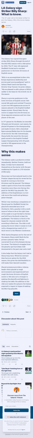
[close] (27, 387)
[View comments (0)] (10, 31)
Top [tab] (3, 346)
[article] (16, 357)
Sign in (29, 2)
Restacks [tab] (13, 324)
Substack (7, 434)
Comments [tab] (5, 324)
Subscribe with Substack (18, 417)
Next (27, 312)
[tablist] (9, 324)
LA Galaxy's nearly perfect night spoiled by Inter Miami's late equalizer (12, 353)
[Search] (30, 346)
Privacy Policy (22, 424)
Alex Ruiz (8, 25)
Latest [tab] (8, 346)
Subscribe (23, 2)
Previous (6, 312)
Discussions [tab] (15, 346)
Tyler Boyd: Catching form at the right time (11, 370)
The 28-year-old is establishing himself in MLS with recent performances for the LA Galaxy (11, 374)
